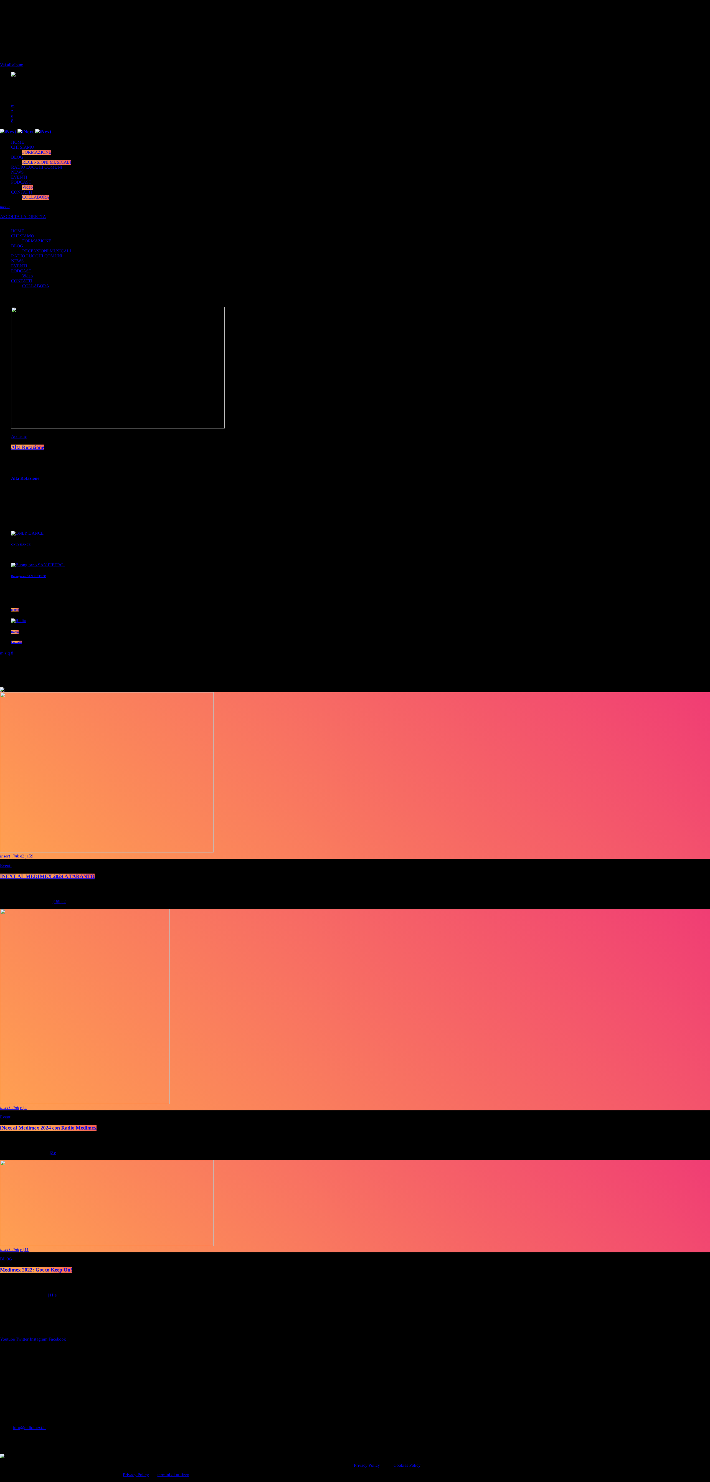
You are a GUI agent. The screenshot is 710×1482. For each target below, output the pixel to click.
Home (15, 609)
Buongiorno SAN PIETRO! (28, 576)
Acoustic (19, 436)
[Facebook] (12, 121)
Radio (15, 632)
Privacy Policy (367, 1465)
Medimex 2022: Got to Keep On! (36, 1270)
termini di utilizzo (173, 1475)
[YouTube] (12, 106)
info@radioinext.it (29, 1427)
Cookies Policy (407, 1465)
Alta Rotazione (27, 447)
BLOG (6, 1259)
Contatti (16, 642)
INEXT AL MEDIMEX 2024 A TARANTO (47, 876)
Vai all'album (11, 65)
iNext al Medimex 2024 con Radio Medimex (48, 1128)
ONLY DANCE (21, 544)
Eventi (6, 865)
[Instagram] (12, 116)
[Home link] (25, 132)
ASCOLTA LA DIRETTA (23, 216)
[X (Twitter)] (12, 111)
